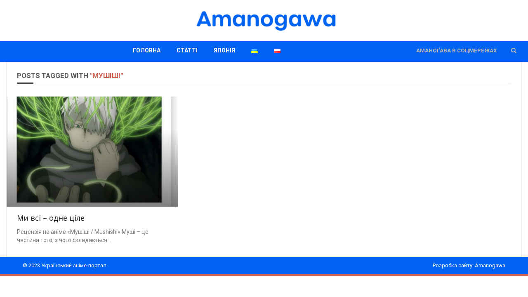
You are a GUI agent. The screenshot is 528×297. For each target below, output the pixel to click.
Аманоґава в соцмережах (456, 50)
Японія (224, 50)
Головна (146, 50)
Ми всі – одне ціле (51, 218)
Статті (187, 50)
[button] (514, 50)
